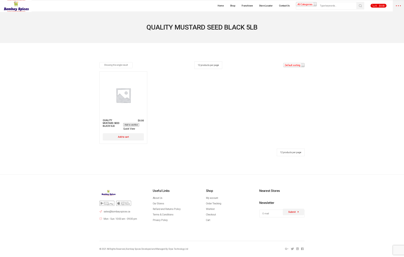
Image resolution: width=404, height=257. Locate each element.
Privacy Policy (160, 220)
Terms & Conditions (163, 214)
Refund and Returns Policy (167, 209)
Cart (208, 220)
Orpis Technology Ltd (178, 249)
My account (212, 197)
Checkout (211, 214)
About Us (157, 197)
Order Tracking (213, 203)
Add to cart (123, 137)
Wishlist (210, 209)
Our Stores (158, 203)
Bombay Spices (133, 249)
